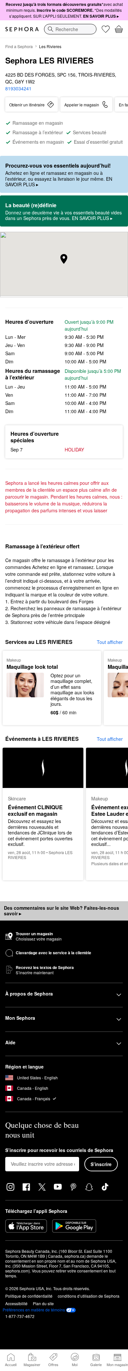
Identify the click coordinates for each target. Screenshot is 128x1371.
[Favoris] (105, 29)
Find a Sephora (19, 46)
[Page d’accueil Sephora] (22, 29)
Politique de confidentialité (29, 1296)
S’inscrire (101, 1164)
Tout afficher (110, 642)
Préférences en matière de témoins (34, 1309)
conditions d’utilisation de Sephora (88, 1296)
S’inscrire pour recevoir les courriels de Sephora (59, 1150)
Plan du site (43, 1303)
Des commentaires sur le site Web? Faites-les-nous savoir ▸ (61, 911)
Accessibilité (16, 1303)
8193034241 (18, 88)
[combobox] (70, 29)
